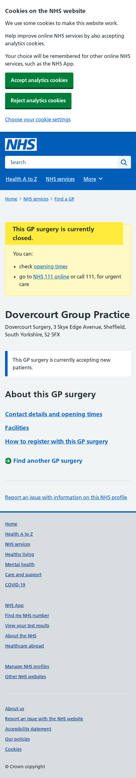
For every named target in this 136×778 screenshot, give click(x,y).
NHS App (14, 605)
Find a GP (64, 199)
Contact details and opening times (53, 414)
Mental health (20, 564)
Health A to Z (21, 179)
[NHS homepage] (21, 144)
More (92, 179)
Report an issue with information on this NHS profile (66, 497)
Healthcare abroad (24, 646)
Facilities (17, 427)
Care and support (23, 574)
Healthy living (19, 554)
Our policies (17, 739)
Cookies (13, 749)
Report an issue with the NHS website (44, 719)
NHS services (60, 179)
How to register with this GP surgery (56, 441)
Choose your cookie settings (38, 119)
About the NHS (20, 636)
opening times (50, 266)
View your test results (27, 625)
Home (11, 199)
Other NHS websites (25, 676)
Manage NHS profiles (27, 666)
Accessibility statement (28, 729)
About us (14, 708)
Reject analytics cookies (38, 100)
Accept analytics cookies (39, 80)
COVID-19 (15, 585)
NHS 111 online (51, 276)
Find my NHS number (27, 615)
